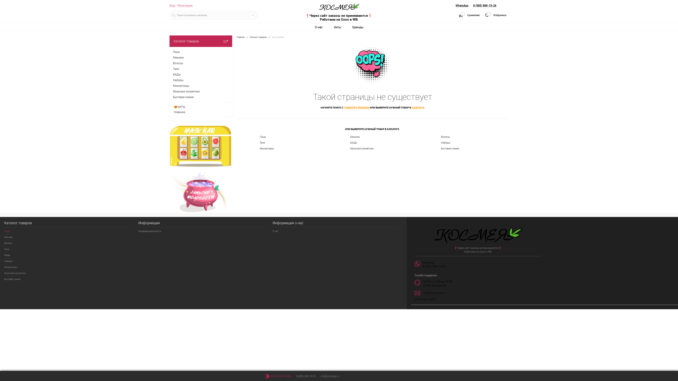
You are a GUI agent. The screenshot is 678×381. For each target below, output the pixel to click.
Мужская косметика (362, 148)
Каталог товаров (186, 41)
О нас (319, 27)
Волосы (445, 136)
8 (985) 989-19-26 (484, 5)
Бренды (357, 27)
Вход (172, 5)
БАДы (353, 142)
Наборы (445, 142)
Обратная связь (280, 376)
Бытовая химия (450, 148)
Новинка (179, 112)
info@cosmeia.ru (329, 376)
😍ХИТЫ (179, 107)
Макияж (355, 136)
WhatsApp (462, 5)
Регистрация (185, 5)
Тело (262, 142)
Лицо (263, 136)
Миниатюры (267, 148)
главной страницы (356, 107)
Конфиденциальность (149, 231)
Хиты (337, 27)
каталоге (418, 107)
